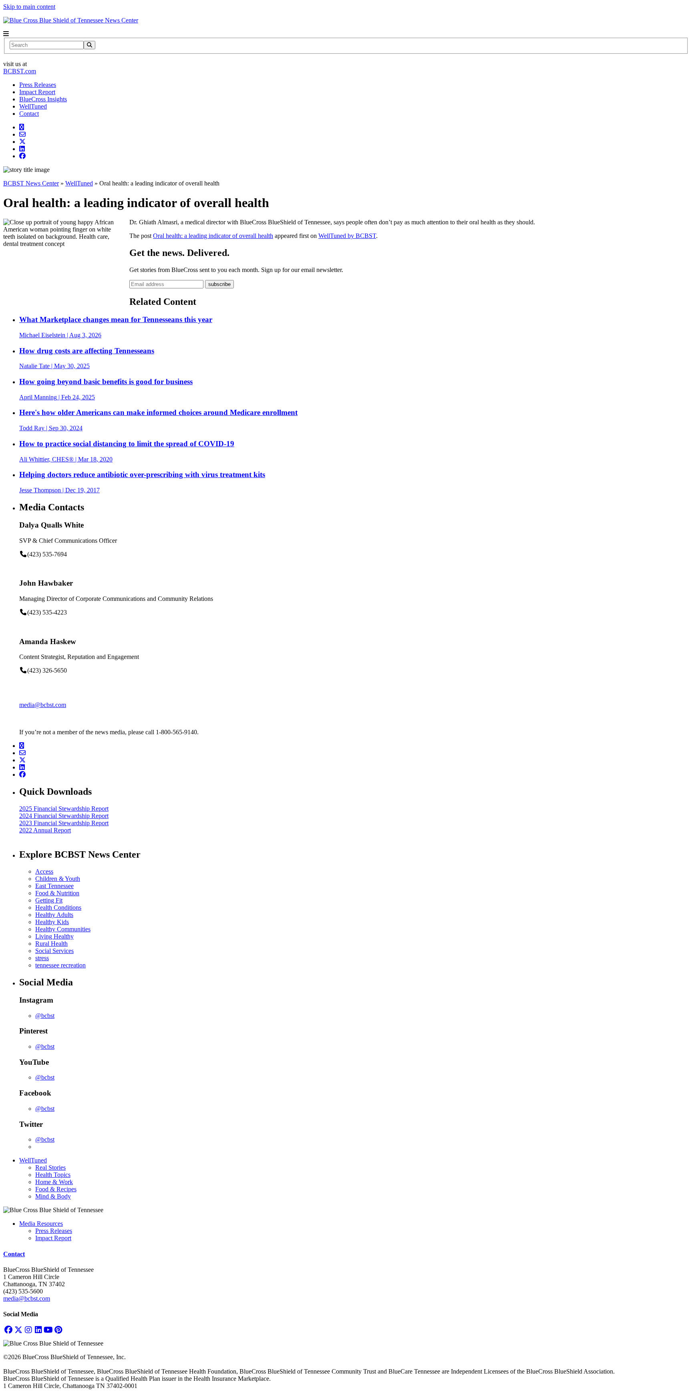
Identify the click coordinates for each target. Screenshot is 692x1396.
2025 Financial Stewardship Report (64, 808)
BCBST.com (19, 71)
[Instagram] (28, 1329)
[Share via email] (22, 134)
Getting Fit (48, 900)
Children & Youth (57, 878)
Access (44, 871)
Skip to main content (29, 6)
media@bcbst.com (42, 704)
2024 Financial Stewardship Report (64, 815)
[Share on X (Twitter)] (22, 141)
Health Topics (52, 1174)
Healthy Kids (52, 922)
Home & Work (54, 1181)
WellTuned (33, 106)
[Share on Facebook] (22, 156)
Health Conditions (58, 907)
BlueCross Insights (43, 99)
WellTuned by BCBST (347, 235)
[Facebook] (8, 1329)
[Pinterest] (58, 1329)
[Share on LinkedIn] (22, 148)
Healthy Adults (54, 914)
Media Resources (41, 1223)
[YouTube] (48, 1329)
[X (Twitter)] (18, 1329)
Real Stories (50, 1167)
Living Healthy (54, 936)
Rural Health (51, 943)
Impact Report (37, 92)
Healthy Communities (63, 929)
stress (42, 958)
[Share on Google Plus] (21, 127)
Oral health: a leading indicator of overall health (213, 235)
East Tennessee (54, 885)
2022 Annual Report (45, 830)
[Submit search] (89, 45)
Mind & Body (53, 1196)
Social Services (54, 950)
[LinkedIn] (38, 1329)
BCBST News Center (31, 183)
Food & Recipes (55, 1189)
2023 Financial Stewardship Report (64, 823)
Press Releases (37, 84)
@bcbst (44, 1015)
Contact (29, 113)
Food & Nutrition (57, 893)
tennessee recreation (60, 965)
